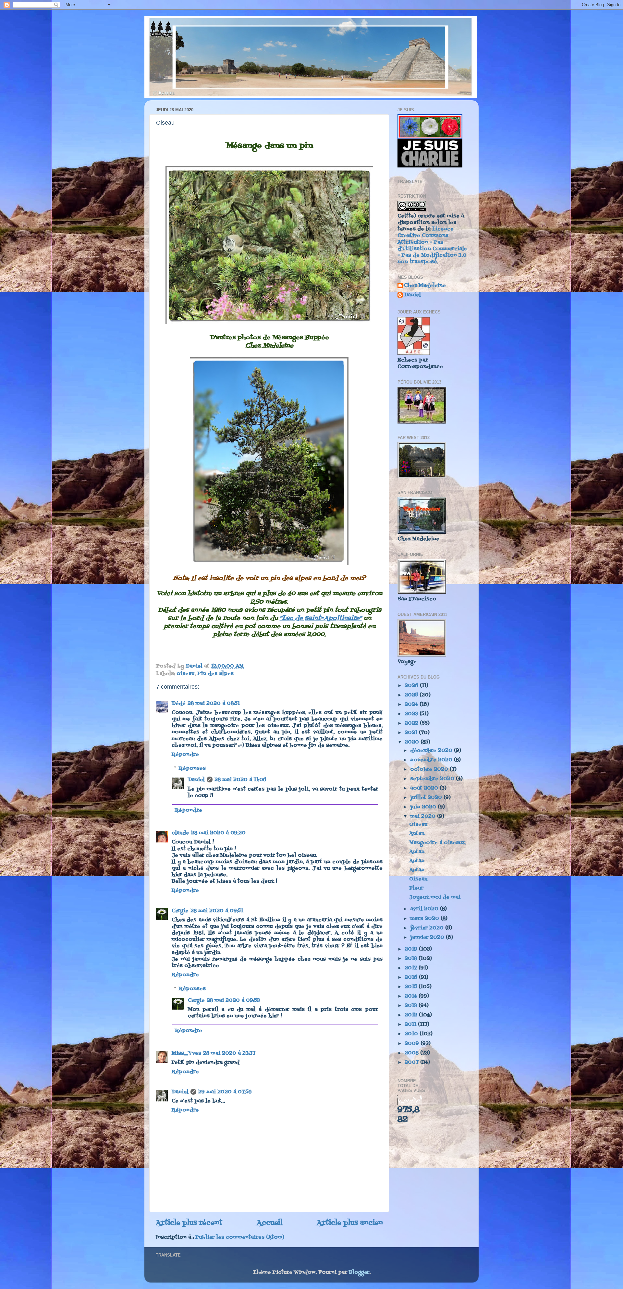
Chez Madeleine (425, 286)
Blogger (359, 1272)
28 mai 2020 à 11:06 (240, 779)
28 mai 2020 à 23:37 (229, 1053)
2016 (412, 977)
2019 (412, 949)
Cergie (180, 911)
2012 (412, 1015)
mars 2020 (425, 918)
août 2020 (425, 788)
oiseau (185, 673)
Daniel (196, 779)
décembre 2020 (432, 750)
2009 (413, 1043)
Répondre (185, 754)
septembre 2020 (433, 778)
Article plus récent (189, 1223)
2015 (412, 986)
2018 (412, 958)
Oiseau (418, 824)
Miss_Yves (186, 1053)
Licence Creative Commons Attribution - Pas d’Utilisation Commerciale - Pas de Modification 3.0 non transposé (432, 245)
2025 (412, 695)
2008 (412, 1053)
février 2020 (427, 928)
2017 (412, 968)
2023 (412, 714)
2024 (412, 704)
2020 (413, 742)
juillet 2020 (427, 797)
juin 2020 (424, 807)
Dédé (179, 703)
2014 (412, 996)
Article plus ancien (350, 1223)
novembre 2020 (432, 760)
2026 (412, 685)
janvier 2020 (428, 937)
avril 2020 (425, 909)
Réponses (192, 768)
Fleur (416, 888)
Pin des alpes (215, 673)
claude (180, 833)
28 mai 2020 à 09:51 (216, 911)
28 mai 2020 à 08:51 (214, 703)
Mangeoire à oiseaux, (437, 842)
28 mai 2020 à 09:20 (218, 833)
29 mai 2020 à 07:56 (225, 1092)
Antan (416, 833)
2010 (412, 1033)
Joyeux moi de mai (434, 897)
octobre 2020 (430, 769)
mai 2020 (423, 816)
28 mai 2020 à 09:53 (233, 1000)
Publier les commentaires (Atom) (239, 1237)
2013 (412, 1005)
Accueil (270, 1223)
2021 (412, 732)
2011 (411, 1024)
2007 (412, 1062)
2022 (412, 723)
